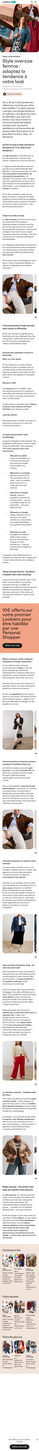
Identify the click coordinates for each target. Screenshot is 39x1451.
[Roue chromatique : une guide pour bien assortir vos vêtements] (19, 1260)
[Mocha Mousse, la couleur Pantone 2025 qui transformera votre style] (19, 1306)
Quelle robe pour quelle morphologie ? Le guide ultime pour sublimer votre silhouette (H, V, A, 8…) (31, 1281)
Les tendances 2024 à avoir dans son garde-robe (18, 1362)
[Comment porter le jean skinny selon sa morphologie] (31, 1347)
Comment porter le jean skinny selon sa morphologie (31, 1364)
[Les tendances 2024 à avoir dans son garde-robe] (19, 1347)
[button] (36, 2)
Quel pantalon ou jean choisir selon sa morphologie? (7, 1364)
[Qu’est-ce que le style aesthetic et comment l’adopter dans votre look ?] (7, 1260)
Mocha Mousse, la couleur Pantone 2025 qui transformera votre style (19, 1322)
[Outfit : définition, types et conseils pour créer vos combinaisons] (31, 1306)
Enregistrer (33, 7)
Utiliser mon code (12, 645)
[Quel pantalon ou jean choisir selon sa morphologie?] (7, 1347)
